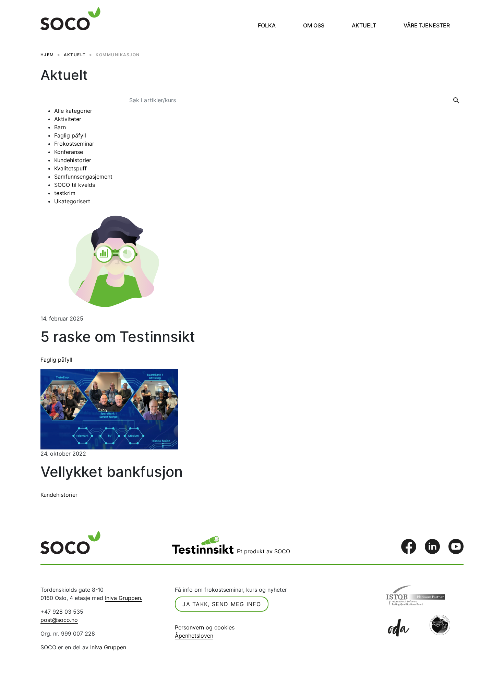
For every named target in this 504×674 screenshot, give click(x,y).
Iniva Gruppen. (123, 597)
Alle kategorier (73, 110)
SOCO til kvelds (74, 184)
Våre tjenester (427, 25)
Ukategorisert (72, 201)
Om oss (313, 25)
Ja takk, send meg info (221, 604)
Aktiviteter (67, 119)
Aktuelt (364, 25)
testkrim (64, 193)
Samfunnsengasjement (83, 176)
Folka (267, 25)
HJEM (47, 54)
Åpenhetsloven (194, 635)
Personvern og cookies (205, 627)
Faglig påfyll (70, 135)
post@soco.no (59, 619)
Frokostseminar (74, 143)
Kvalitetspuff (70, 168)
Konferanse (68, 151)
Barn (60, 127)
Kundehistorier (72, 160)
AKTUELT (75, 54)
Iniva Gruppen (108, 647)
